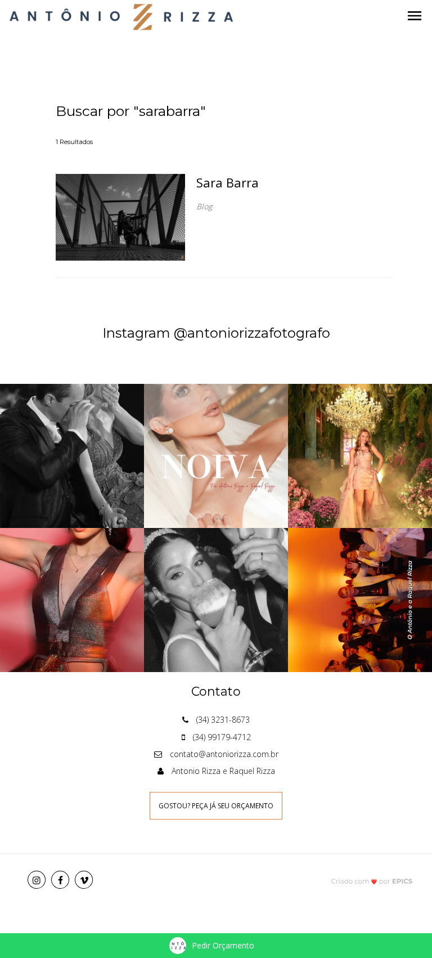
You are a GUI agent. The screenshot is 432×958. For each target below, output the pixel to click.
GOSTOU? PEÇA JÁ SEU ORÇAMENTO (216, 806)
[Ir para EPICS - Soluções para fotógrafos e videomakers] (372, 880)
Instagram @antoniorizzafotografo (216, 333)
